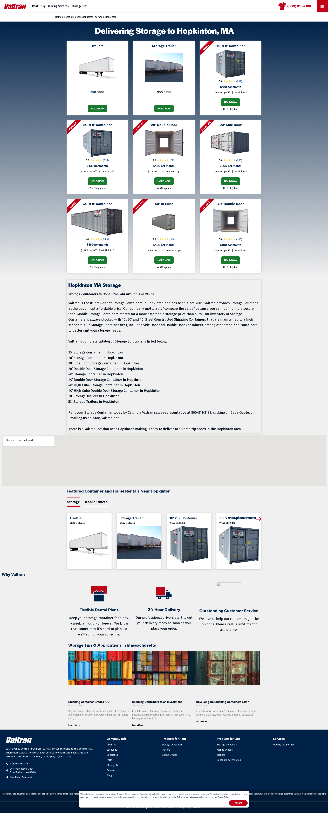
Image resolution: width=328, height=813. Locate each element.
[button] (322, 6)
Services (279, 738)
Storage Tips (79, 6)
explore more (243, 517)
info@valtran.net (105, 418)
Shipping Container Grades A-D (89, 702)
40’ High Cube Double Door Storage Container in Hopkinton (114, 391)
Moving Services (58, 6)
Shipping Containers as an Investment (157, 702)
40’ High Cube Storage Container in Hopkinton (104, 385)
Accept (238, 803)
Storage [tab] (73, 502)
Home (58, 17)
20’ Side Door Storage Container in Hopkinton (103, 363)
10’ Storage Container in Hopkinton (95, 352)
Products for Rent (174, 738)
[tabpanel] (164, 538)
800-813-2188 (201, 412)
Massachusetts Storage (89, 17)
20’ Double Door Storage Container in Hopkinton (105, 369)
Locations (69, 17)
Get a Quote (239, 412)
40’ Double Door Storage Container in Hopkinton (105, 380)
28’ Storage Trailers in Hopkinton (93, 396)
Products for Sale (229, 738)
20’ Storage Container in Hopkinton (95, 358)
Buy (43, 6)
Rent (35, 6)
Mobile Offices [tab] (96, 502)
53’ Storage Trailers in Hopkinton (93, 401)
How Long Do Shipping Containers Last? (222, 702)
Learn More (74, 725)
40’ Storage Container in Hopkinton (95, 374)
